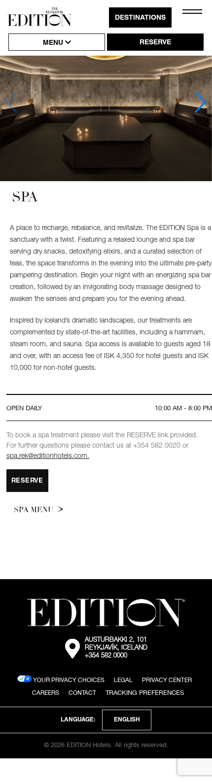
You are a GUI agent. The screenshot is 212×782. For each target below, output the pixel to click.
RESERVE (155, 42)
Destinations (140, 18)
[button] (200, 102)
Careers (45, 692)
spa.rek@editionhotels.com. (47, 456)
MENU (54, 43)
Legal (123, 680)
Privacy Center (167, 680)
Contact (82, 692)
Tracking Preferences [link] (145, 692)
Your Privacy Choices (68, 680)
